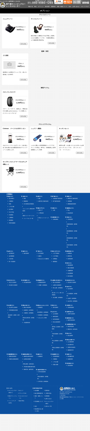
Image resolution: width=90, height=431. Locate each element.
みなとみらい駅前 (42, 317)
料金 (35, 6)
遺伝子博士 (21, 400)
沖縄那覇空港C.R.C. (12, 354)
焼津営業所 (70, 258)
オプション (41, 6)
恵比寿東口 (11, 198)
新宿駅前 (11, 220)
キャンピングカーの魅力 (49, 402)
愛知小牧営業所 (27, 307)
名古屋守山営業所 (13, 307)
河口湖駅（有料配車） (58, 297)
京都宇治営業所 (71, 313)
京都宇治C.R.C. (70, 311)
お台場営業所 (71, 341)
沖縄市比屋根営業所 (13, 359)
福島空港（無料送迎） (29, 369)
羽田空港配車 (12, 223)
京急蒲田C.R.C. (55, 354)
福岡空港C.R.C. (70, 318)
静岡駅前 (70, 253)
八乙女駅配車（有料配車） (72, 294)
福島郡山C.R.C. (70, 208)
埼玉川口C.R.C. (11, 280)
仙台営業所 (70, 288)
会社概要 (37, 390)
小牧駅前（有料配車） (29, 313)
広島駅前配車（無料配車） (72, 225)
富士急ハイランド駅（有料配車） (58, 293)
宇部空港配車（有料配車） (57, 334)
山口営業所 (55, 313)
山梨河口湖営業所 (57, 285)
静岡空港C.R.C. (70, 251)
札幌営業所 (70, 359)
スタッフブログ (85, 6)
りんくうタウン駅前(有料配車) (29, 209)
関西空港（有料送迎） (73, 329)
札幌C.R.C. (69, 354)
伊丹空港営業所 (42, 371)
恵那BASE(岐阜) (71, 347)
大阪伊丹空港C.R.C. (42, 369)
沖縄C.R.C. (69, 196)
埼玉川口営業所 (12, 282)
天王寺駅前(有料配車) (29, 204)
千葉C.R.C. (40, 251)
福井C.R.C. (25, 251)
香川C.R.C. (69, 263)
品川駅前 (11, 209)
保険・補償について (62, 6)
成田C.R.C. (40, 196)
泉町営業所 (55, 316)
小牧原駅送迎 (27, 322)
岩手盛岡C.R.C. (26, 280)
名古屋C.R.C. (11, 305)
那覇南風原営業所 (72, 204)
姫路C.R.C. (40, 354)
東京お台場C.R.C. (71, 339)
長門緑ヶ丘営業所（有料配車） (58, 327)
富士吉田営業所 (56, 282)
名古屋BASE (71, 344)
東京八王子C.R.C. (56, 251)
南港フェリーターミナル (28, 215)
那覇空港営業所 (12, 356)
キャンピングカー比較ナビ (13, 391)
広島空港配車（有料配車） (72, 246)
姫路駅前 (40, 356)
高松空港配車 (71, 267)
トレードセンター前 (28, 218)
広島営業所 (70, 219)
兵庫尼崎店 (55, 219)
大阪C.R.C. (25, 196)
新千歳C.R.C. (55, 196)
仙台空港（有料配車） (73, 301)
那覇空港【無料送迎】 (73, 198)
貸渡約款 (53, 6)
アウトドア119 (22, 393)
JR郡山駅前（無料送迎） (29, 364)
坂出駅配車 (70, 273)
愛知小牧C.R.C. (26, 305)
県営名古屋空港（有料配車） (28, 318)
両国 (10, 204)
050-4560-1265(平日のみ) (66, 392)
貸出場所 (47, 6)
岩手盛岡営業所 (27, 282)
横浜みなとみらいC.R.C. (43, 305)
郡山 (69, 210)
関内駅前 (40, 307)
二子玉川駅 (11, 206)
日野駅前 (55, 258)
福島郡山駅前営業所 (28, 356)
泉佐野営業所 (71, 326)
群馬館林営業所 (42, 282)
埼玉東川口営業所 (13, 285)
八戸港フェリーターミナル (43, 219)
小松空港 (11, 258)
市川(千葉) (11, 212)
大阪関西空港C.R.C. (71, 324)
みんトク (21, 390)
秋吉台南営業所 (56, 322)
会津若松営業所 (27, 359)
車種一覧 (30, 6)
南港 (25, 198)
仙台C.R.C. (69, 286)
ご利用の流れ (48, 393)
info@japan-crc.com (64, 393)
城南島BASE (71, 350)
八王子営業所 (56, 253)
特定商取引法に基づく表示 (39, 410)
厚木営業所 (55, 307)
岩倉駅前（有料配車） (29, 310)
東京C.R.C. (10, 196)
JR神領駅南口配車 (13, 310)
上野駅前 (11, 217)
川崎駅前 (11, 201)
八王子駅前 (55, 256)
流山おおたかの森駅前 (43, 258)
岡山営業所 (70, 335)
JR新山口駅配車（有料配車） (58, 348)
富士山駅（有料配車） (58, 287)
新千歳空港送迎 (56, 201)
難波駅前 (26, 201)
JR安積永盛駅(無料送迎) (29, 366)
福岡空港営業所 (71, 320)
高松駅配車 (70, 265)
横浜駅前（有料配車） (43, 315)
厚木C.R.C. (54, 305)
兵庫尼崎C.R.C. (55, 217)
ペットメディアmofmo (12, 402)
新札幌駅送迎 (71, 356)
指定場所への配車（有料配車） (14, 316)
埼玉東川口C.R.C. (71, 280)
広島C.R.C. (69, 217)
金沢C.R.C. (10, 251)
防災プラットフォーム (13, 397)
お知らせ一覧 (48, 406)
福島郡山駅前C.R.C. (27, 354)
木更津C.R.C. (70, 305)
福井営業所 (26, 253)
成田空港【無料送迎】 (43, 201)
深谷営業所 (70, 365)
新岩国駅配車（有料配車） (72, 232)
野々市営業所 (12, 261)
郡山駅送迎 (70, 213)
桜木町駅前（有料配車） (43, 312)
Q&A (70, 6)
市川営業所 (41, 253)
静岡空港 (70, 256)
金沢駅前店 (11, 253)
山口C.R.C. (54, 311)
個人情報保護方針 (39, 393)
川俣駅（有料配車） (43, 285)
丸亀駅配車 (70, 270)
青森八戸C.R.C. (41, 208)
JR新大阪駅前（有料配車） (42, 377)
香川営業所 (70, 276)
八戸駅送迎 (41, 213)
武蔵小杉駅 (55, 364)
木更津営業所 (71, 307)
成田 (39, 198)
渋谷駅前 (11, 214)
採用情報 (47, 396)
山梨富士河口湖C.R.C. (57, 280)
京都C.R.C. (54, 208)
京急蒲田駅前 (56, 356)
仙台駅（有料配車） (72, 298)
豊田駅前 (55, 261)
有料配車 (70, 201)
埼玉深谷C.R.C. (70, 363)
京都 (54, 210)
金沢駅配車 (11, 256)
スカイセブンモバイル (23, 397)
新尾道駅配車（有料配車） (72, 239)
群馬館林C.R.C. (41, 280)
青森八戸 (40, 210)
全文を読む (23, 44)
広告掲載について (39, 401)
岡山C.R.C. (69, 333)
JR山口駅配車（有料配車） (57, 341)
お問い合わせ (76, 6)
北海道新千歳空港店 (57, 198)
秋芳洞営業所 (56, 319)
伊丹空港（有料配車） (43, 381)
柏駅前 (39, 256)
